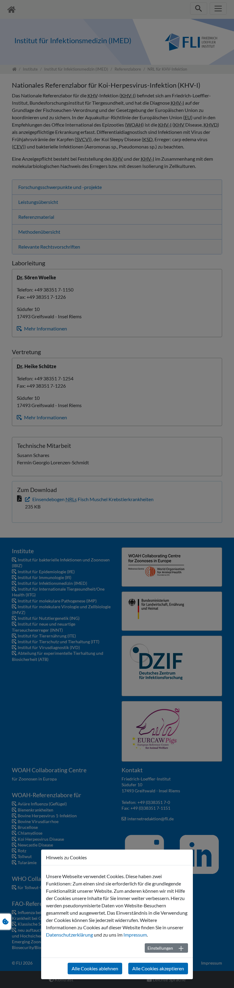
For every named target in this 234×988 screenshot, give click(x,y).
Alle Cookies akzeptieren (158, 968)
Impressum (135, 934)
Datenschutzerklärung (69, 934)
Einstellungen (160, 948)
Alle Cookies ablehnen (95, 968)
